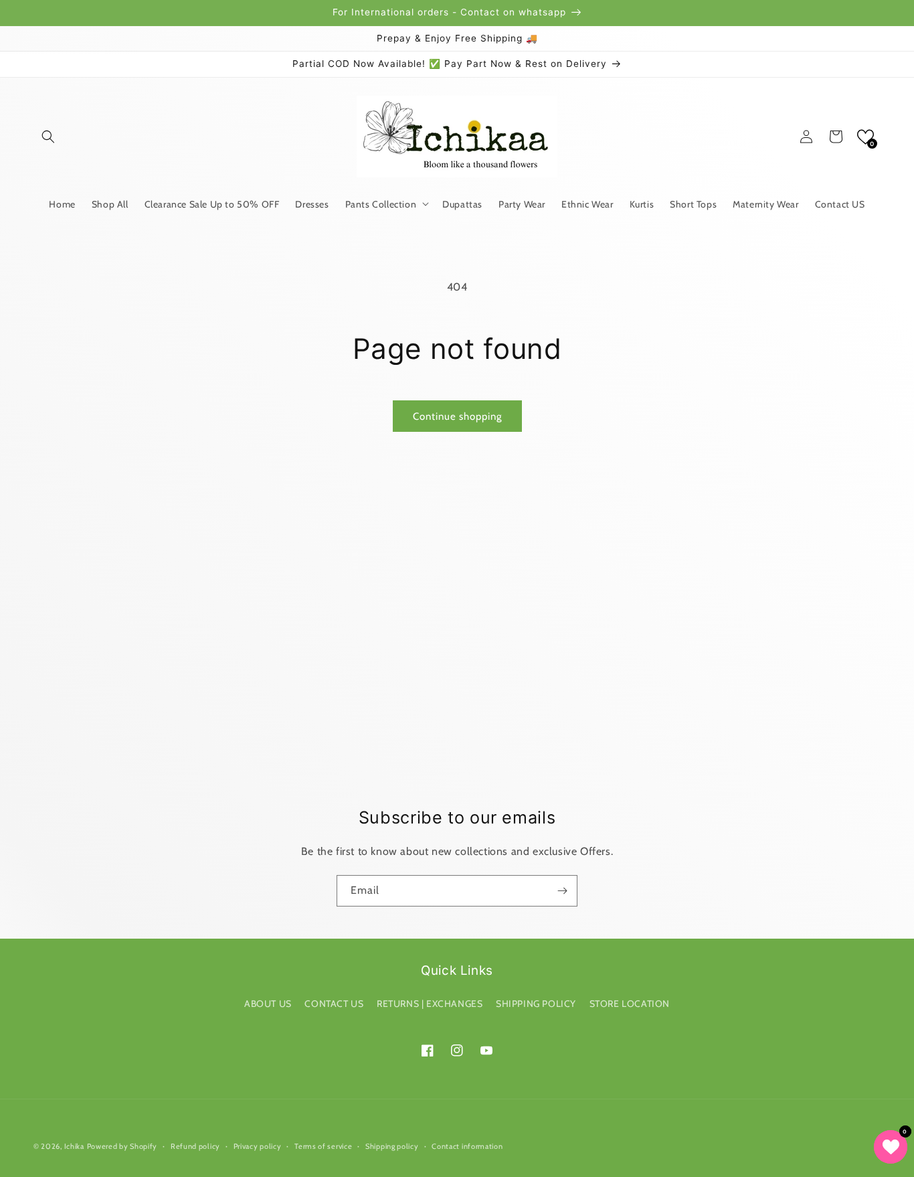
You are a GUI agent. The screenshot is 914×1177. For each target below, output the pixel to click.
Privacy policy (258, 1146)
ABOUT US (268, 1004)
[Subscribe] (562, 891)
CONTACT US (333, 1004)
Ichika (74, 1146)
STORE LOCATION (629, 1004)
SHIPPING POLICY (536, 1004)
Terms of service (323, 1146)
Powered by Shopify (122, 1146)
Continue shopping (457, 416)
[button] (48, 136)
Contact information (467, 1146)
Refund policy (195, 1146)
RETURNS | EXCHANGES (429, 1004)
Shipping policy (392, 1146)
